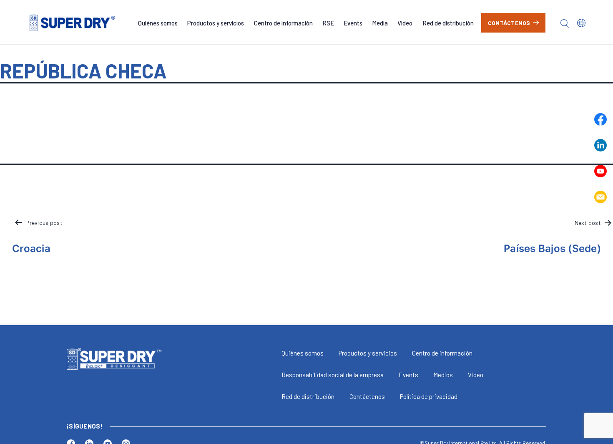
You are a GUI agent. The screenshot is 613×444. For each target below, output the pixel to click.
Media (380, 23)
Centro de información (283, 23)
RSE (328, 23)
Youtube (600, 171)
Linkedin (600, 145)
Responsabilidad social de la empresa (332, 374)
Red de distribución (448, 23)
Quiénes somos (158, 23)
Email (600, 197)
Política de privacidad (428, 396)
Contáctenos (509, 22)
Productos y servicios (215, 23)
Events (353, 23)
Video (404, 23)
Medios (443, 374)
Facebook (600, 119)
